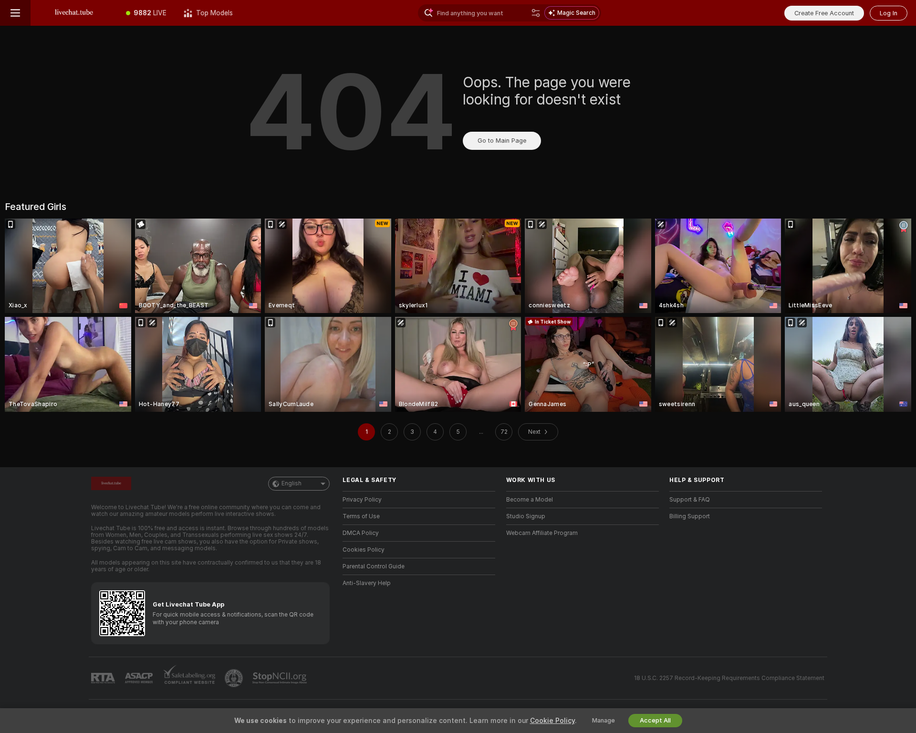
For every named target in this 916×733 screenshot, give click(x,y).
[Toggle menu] (15, 13)
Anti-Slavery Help (367, 583)
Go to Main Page (502, 140)
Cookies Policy (364, 549)
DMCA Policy (361, 533)
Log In (888, 13)
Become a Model (529, 499)
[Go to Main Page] (74, 13)
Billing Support (689, 516)
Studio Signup (525, 516)
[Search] (535, 13)
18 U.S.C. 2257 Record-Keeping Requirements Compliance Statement (729, 678)
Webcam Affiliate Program (542, 533)
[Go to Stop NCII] (280, 678)
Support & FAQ (689, 499)
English (291, 483)
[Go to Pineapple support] (235, 678)
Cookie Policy (552, 720)
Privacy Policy (362, 499)
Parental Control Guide (374, 566)
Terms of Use (361, 516)
